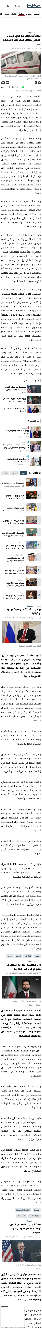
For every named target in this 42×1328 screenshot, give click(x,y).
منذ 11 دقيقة (23, 464)
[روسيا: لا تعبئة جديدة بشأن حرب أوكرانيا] (35, 432)
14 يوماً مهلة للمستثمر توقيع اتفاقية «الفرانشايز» (17, 460)
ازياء (22, 492)
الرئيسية (37, 14)
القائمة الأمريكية (23, 1210)
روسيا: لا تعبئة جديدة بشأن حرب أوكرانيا (17, 432)
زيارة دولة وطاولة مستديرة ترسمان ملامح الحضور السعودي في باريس (16, 446)
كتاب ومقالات (18, 555)
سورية (36, 1210)
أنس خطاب (21, 1215)
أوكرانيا (28, 956)
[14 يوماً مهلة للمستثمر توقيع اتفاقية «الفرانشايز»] (35, 460)
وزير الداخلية (34, 1215)
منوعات (21, 580)
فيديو (7, 14)
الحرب (18, 956)
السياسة (30, 32)
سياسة (21, 14)
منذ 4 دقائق (24, 450)
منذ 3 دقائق (24, 436)
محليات (28, 14)
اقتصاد (14, 14)
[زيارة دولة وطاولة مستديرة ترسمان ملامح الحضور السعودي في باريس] (35, 446)
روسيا (37, 956)
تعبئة (10, 956)
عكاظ (37, 32)
